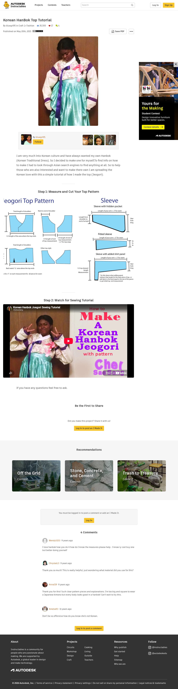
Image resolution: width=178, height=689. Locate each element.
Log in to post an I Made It (89, 428)
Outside (88, 655)
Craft (21, 25)
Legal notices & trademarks (152, 683)
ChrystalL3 (54, 563)
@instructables (159, 647)
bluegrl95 (11, 25)
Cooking (88, 647)
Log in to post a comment (89, 628)
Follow (38, 141)
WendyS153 (54, 540)
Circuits (70, 647)
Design (70, 655)
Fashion (30, 25)
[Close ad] (176, 64)
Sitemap (118, 659)
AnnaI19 (53, 584)
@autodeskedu (159, 653)
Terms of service (44, 683)
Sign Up (169, 5)
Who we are (119, 663)
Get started (119, 651)
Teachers (65, 5)
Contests (52, 5)
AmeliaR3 (53, 609)
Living (87, 651)
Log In (155, 5)
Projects (39, 5)
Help (116, 655)
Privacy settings (83, 683)
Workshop (72, 651)
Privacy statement (64, 683)
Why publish (120, 647)
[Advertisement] (158, 101)
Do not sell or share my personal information (115, 683)
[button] (131, 31)
